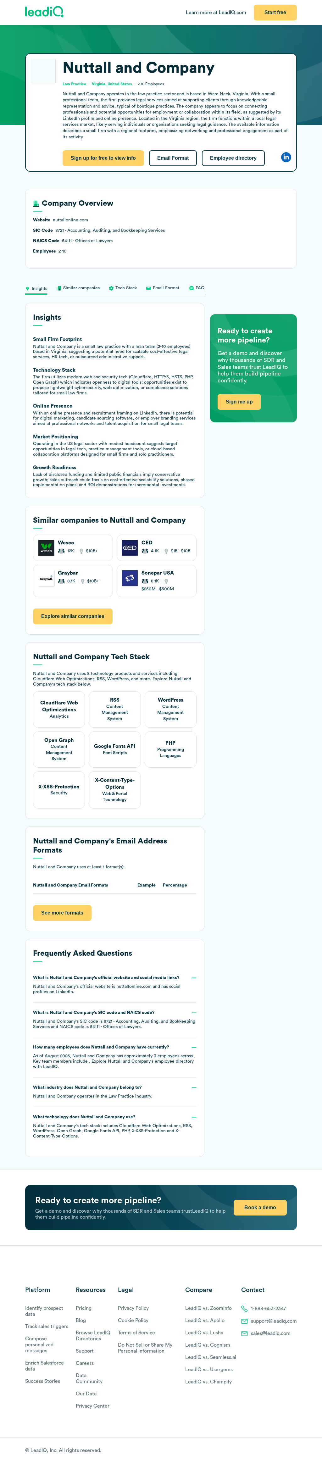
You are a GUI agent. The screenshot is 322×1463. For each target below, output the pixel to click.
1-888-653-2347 (268, 1308)
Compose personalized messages (39, 1344)
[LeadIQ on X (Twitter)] (283, 1450)
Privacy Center (92, 1406)
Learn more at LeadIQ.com (216, 12)
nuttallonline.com (134, 986)
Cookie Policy (133, 1320)
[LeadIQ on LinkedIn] (288, 1450)
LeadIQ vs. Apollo (205, 1320)
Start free (275, 12)
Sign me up (239, 401)
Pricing (84, 1308)
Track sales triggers (46, 1326)
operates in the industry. (92, 1092)
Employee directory (233, 158)
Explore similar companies (72, 616)
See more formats (62, 912)
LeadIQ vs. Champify (208, 1381)
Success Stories (42, 1381)
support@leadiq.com (274, 1321)
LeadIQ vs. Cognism (207, 1345)
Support (85, 1351)
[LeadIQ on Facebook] (278, 1450)
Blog (81, 1320)
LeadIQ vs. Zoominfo (208, 1308)
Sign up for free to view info (103, 158)
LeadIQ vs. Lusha (204, 1332)
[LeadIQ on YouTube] (294, 1450)
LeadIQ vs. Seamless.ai (210, 1357)
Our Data (86, 1393)
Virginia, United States (112, 84)
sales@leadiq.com (271, 1333)
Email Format (173, 158)
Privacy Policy (133, 1308)
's (114, 1019)
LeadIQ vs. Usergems (209, 1369)
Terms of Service (136, 1332)
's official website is (106, 985)
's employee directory (151, 1061)
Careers (85, 1363)
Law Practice (121, 1096)
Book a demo (260, 1207)
